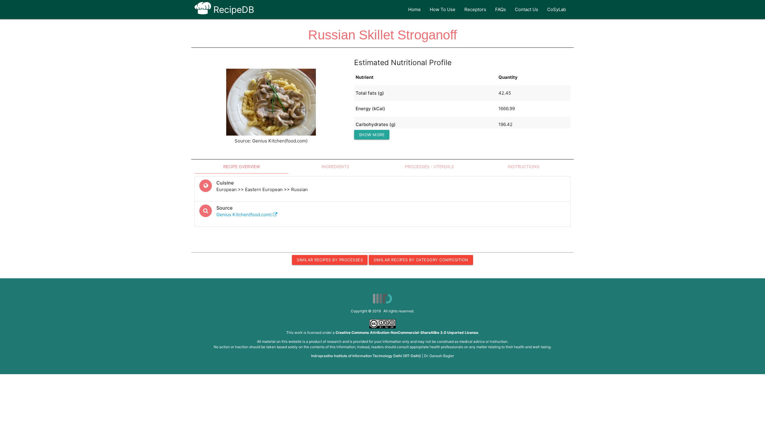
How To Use (442, 9)
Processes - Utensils (429, 166)
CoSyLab (556, 9)
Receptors (475, 9)
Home (414, 9)
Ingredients (335, 166)
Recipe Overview (241, 166)
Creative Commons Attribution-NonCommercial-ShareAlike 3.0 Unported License (407, 332)
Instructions (523, 166)
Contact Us (526, 9)
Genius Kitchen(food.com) (244, 214)
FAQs (500, 9)
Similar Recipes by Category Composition (421, 259)
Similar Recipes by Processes (330, 259)
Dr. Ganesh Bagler (439, 356)
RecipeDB (232, 9)
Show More (372, 134)
